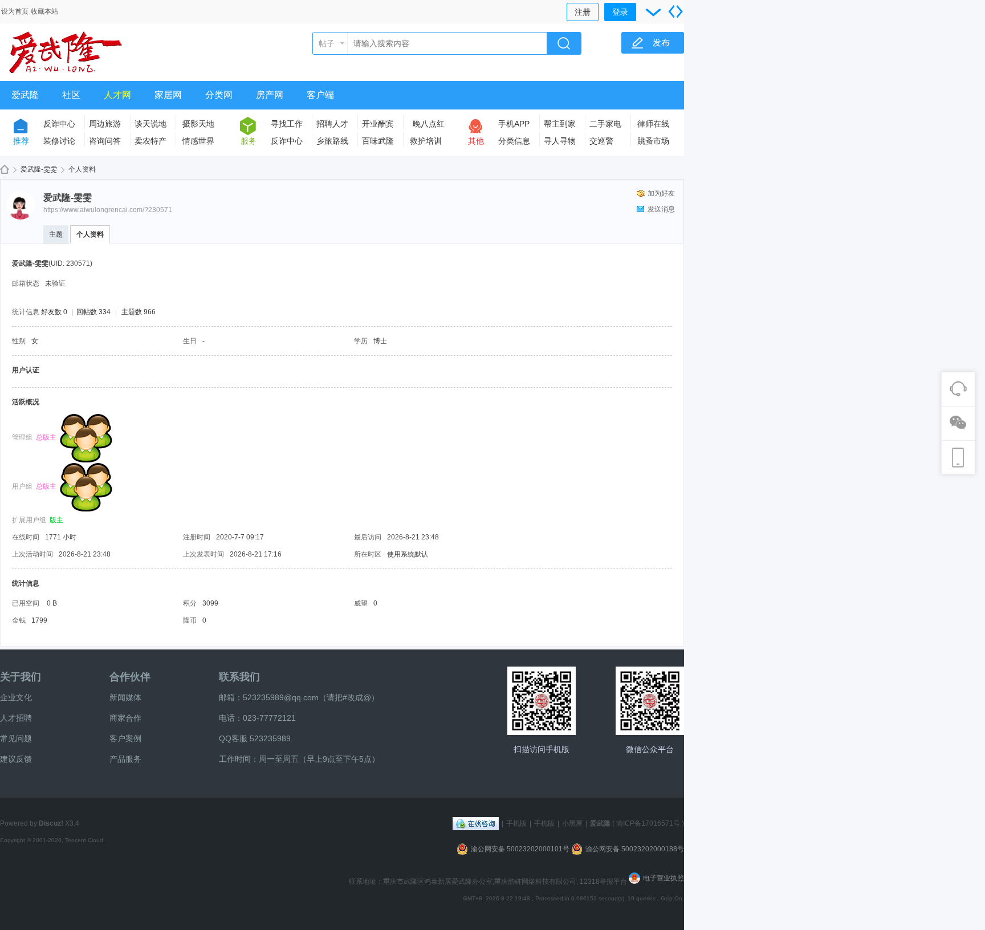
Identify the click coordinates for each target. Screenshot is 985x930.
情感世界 (198, 140)
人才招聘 (16, 717)
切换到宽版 (675, 11)
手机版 (516, 823)
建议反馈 (16, 759)
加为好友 (661, 193)
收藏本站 (44, 11)
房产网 (269, 95)
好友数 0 (54, 312)
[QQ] (476, 823)
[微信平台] (650, 701)
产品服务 (125, 759)
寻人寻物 (560, 140)
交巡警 (601, 140)
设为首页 (15, 11)
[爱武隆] (65, 74)
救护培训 (426, 140)
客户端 (320, 95)
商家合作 (125, 717)
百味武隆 (378, 140)
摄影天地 (198, 123)
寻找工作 (287, 123)
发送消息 (661, 209)
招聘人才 (332, 123)
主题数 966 (138, 312)
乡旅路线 (332, 140)
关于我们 (20, 677)
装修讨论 (59, 140)
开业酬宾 (378, 123)
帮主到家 (560, 123)
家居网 (168, 95)
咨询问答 (105, 140)
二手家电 (605, 123)
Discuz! (51, 823)
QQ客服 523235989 (255, 738)
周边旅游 (105, 123)
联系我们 (239, 677)
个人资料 (90, 234)
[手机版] (541, 701)
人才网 (117, 95)
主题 (56, 234)
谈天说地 (150, 123)
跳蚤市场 (653, 140)
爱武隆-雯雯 (39, 169)
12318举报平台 (604, 882)
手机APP (514, 123)
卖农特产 (150, 140)
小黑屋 (572, 823)
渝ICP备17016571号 (648, 823)
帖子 (327, 43)
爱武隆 (25, 95)
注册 (583, 12)
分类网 (219, 95)
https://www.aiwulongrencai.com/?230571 (107, 210)
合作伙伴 (129, 677)
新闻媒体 (125, 697)
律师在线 (653, 123)
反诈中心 (59, 123)
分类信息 (514, 140)
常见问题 (16, 738)
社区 (71, 95)
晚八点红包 (429, 125)
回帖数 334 (93, 312)
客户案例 (125, 738)
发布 (661, 42)
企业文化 (16, 697)
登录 (620, 12)
